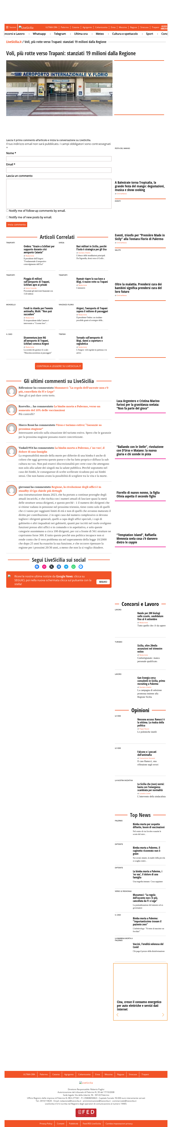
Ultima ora (71, 34)
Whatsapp (29, 34)
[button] (117, 1015)
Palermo (65, 27)
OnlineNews (122, 194)
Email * (10, 164)
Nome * (11, 153)
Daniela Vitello (84, 253)
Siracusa (144, 27)
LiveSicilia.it (14, 41)
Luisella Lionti (145, 793)
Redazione (30, 256)
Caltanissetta (101, 27)
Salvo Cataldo (31, 288)
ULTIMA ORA (51, 27)
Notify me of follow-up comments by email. (37, 211)
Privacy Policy (46, 1123)
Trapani (155, 27)
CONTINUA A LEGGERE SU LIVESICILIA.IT (59, 366)
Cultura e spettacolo (115, 34)
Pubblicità (73, 1123)
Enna (113, 27)
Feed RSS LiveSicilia (92, 1123)
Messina (123, 27)
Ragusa (133, 27)
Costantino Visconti (147, 758)
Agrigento (87, 27)
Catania (75, 27)
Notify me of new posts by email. (30, 217)
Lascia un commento (19, 175)
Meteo (90, 34)
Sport (139, 34)
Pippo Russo (144, 729)
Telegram (50, 34)
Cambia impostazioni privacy (119, 1123)
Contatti (60, 1123)
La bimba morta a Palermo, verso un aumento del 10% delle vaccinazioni (59, 408)
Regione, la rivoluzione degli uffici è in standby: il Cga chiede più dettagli (60, 489)
